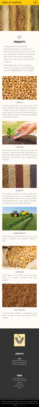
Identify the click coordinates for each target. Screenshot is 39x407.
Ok (19, 405)
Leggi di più (23, 405)
